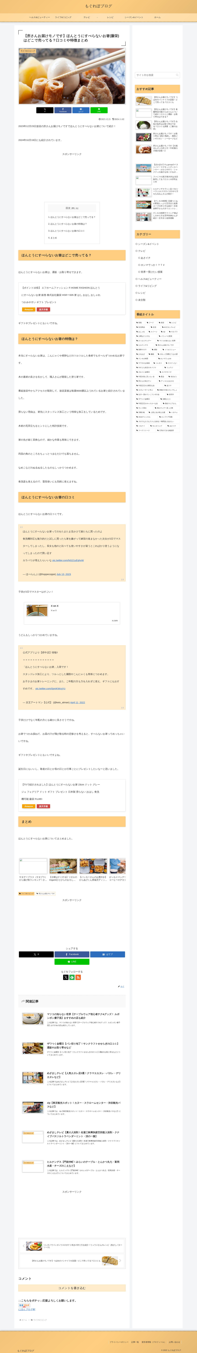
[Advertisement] (72, 176)
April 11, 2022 (77, 702)
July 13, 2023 (64, 574)
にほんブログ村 (26, 1309)
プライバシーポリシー (119, 1342)
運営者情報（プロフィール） (154, 1342)
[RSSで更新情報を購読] (78, 977)
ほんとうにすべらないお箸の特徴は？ (69, 224)
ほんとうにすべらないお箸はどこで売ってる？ (73, 217)
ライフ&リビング (27, 894)
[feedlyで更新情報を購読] (72, 977)
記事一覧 (135, 1342)
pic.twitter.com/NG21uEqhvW (68, 560)
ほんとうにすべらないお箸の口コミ (68, 231)
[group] (33, 870)
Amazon (29, 309)
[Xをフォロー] (65, 977)
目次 (68, 208)
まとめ (54, 238)
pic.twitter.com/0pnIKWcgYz (50, 688)
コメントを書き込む (72, 1288)
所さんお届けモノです (47, 894)
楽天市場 (43, 309)
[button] (120, 870)
